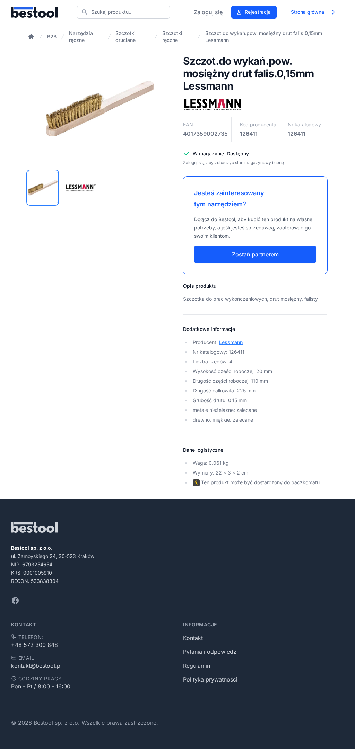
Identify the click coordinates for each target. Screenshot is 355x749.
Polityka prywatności (210, 679)
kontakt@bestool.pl (36, 665)
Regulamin (196, 665)
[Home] (31, 36)
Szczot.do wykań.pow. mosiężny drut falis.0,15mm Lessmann (263, 36)
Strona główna (307, 12)
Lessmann (231, 342)
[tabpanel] (100, 109)
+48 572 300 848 (34, 644)
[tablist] (100, 187)
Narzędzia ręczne (81, 36)
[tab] (43, 187)
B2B (52, 36)
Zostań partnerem (255, 254)
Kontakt (193, 637)
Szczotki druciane (125, 36)
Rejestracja (258, 12)
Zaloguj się (208, 12)
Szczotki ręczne (172, 36)
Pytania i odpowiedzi (210, 651)
